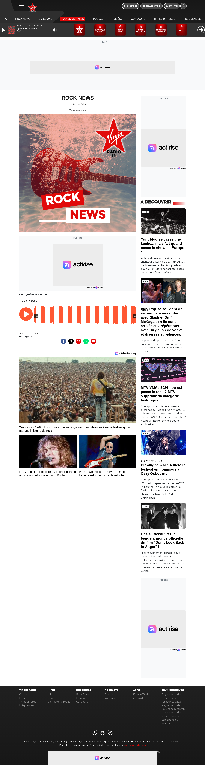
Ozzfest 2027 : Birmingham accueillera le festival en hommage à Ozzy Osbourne (163, 467)
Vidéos (118, 19)
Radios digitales (73, 19)
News (51, 698)
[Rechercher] (183, 6)
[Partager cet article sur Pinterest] (77, 342)
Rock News (22, 19)
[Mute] (55, 30)
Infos (51, 694)
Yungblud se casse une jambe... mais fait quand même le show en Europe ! (162, 245)
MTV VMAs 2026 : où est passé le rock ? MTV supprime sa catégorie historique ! (161, 394)
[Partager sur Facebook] (62, 342)
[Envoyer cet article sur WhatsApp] (85, 342)
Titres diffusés (164, 19)
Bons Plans (82, 694)
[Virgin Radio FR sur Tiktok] (110, 732)
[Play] (4, 30)
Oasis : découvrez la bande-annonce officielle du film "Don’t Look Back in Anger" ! (162, 540)
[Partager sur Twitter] (70, 342)
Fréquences (192, 19)
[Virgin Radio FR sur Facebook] (94, 732)
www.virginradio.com (135, 745)
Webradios (111, 698)
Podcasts (110, 694)
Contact (24, 694)
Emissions (45, 19)
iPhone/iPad (140, 694)
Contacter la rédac (59, 701)
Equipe (23, 698)
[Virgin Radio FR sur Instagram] (102, 732)
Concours (138, 19)
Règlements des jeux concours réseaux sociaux (171, 698)
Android (138, 698)
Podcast (99, 19)
